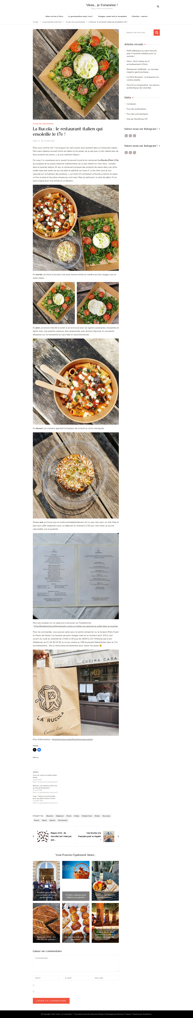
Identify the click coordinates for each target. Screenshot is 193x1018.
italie (98, 816)
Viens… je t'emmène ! (102, 5)
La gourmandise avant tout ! (80, 16)
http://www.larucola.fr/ (62, 739)
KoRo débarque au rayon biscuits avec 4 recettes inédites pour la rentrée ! (142, 53)
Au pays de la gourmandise (43, 124)
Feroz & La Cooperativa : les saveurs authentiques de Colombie (143, 86)
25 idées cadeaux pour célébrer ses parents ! (76, 896)
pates (53, 820)
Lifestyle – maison (140, 16)
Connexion (131, 104)
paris (45, 820)
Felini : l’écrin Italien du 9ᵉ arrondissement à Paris (138, 62)
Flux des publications (136, 109)
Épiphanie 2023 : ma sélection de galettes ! (46, 938)
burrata (50, 816)
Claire (35, 141)
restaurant (63, 820)
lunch (37, 820)
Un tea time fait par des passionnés (76, 938)
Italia (77, 816)
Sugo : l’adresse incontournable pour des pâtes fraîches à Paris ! (44, 797)
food (69, 816)
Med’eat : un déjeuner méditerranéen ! (105, 896)
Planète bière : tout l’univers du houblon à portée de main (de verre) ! (105, 936)
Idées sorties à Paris (54, 16)
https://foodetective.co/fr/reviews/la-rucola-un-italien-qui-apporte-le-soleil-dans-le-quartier (76, 626)
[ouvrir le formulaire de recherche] (158, 6)
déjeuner (60, 816)
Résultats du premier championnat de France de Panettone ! (46, 895)
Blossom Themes (124, 1014)
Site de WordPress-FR (137, 119)
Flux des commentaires (137, 114)
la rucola (107, 816)
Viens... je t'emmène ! (64, 1014)
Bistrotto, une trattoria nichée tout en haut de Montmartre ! (45, 787)
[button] (76, 228)
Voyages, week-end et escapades (112, 16)
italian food (87, 816)
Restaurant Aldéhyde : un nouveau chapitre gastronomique (143, 70)
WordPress (147, 1014)
